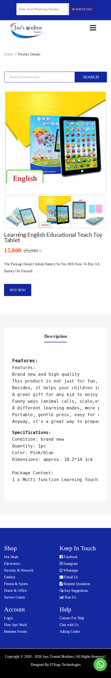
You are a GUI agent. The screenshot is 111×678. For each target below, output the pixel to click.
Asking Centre (70, 632)
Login (8, 618)
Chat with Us (69, 625)
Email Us (70, 577)
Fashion (9, 577)
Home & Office (15, 591)
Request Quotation (76, 584)
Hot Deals (11, 557)
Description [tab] (55, 336)
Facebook (70, 557)
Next (97, 147)
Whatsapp (70, 570)
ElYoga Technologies (65, 665)
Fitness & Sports (16, 584)
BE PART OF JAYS (82, 9)
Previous (13, 147)
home (8, 54)
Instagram (70, 564)
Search (91, 77)
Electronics (12, 564)
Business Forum (15, 632)
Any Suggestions (75, 591)
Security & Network (18, 570)
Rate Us (70, 597)
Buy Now (17, 290)
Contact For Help (72, 618)
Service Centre (14, 597)
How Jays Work (15, 625)
